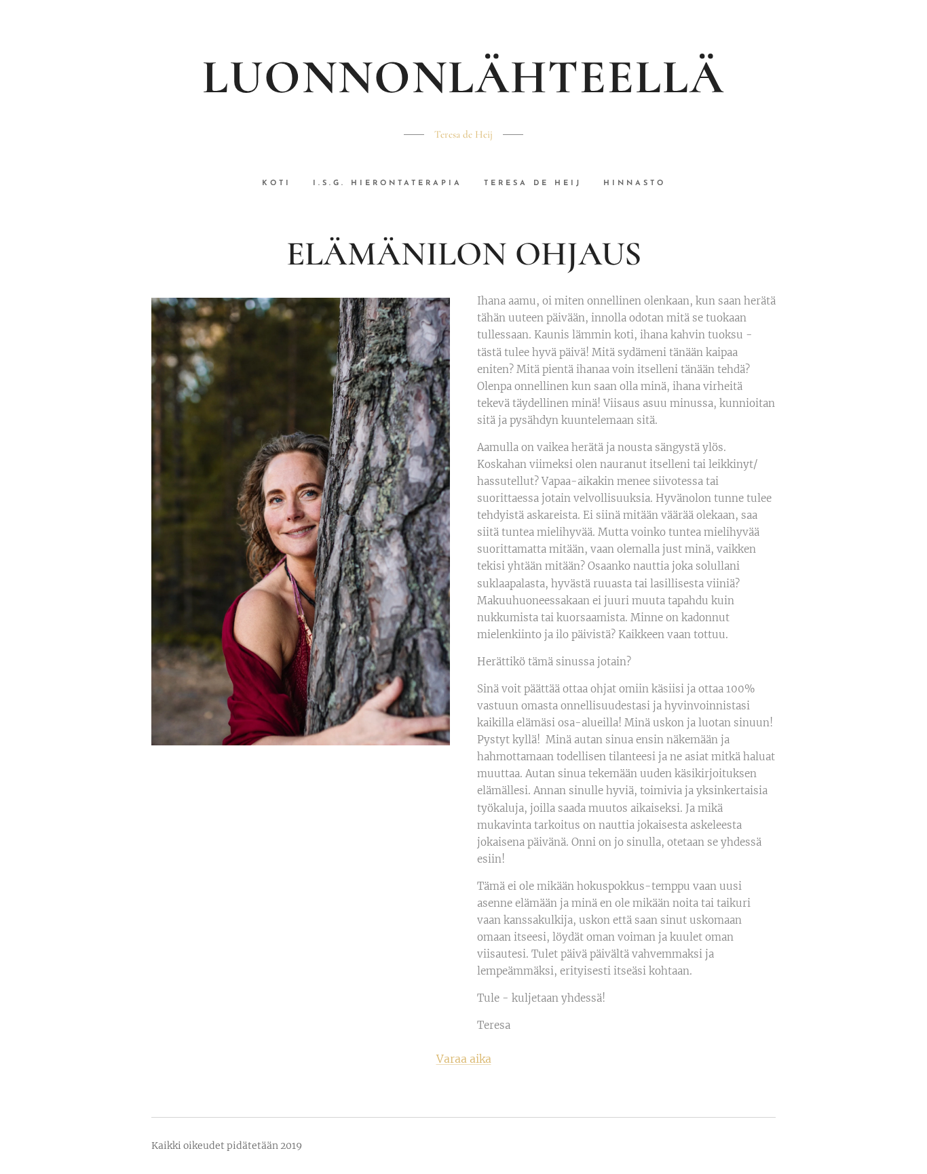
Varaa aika (463, 1058)
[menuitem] (282, 184)
